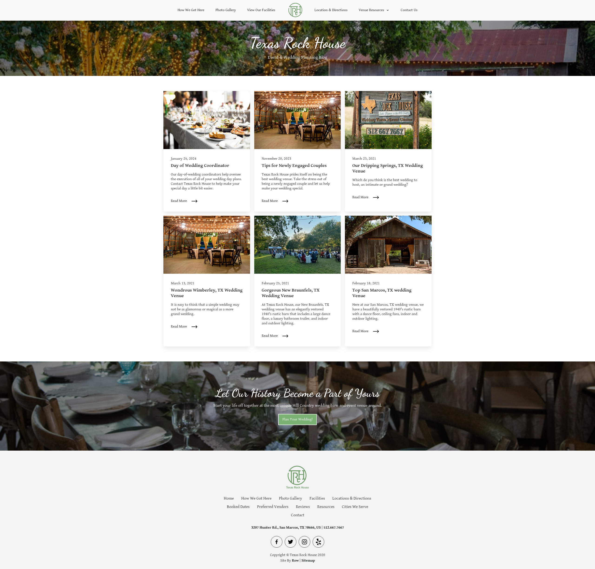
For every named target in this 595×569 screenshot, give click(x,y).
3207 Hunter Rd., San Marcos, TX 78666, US (286, 527)
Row (295, 560)
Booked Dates (238, 506)
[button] (374, 10)
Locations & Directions (351, 498)
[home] (294, 10)
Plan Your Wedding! (297, 419)
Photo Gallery (225, 10)
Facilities (317, 498)
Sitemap (308, 560)
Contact (297, 515)
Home (229, 498)
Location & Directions (330, 10)
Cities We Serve (355, 506)
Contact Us (409, 10)
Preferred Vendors (272, 506)
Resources (325, 506)
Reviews (303, 506)
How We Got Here (191, 10)
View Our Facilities (261, 10)
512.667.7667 (334, 527)
